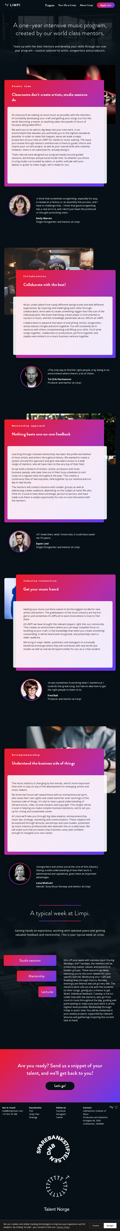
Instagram (61, 1114)
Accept (110, 1225)
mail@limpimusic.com (12, 1110)
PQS (31, 1110)
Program (49, 5)
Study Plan (34, 1114)
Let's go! (60, 1085)
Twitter (59, 1117)
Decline (96, 1225)
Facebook (61, 1110)
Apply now (105, 5)
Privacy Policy (63, 1227)
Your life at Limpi (67, 5)
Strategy (33, 1117)
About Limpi (86, 5)
